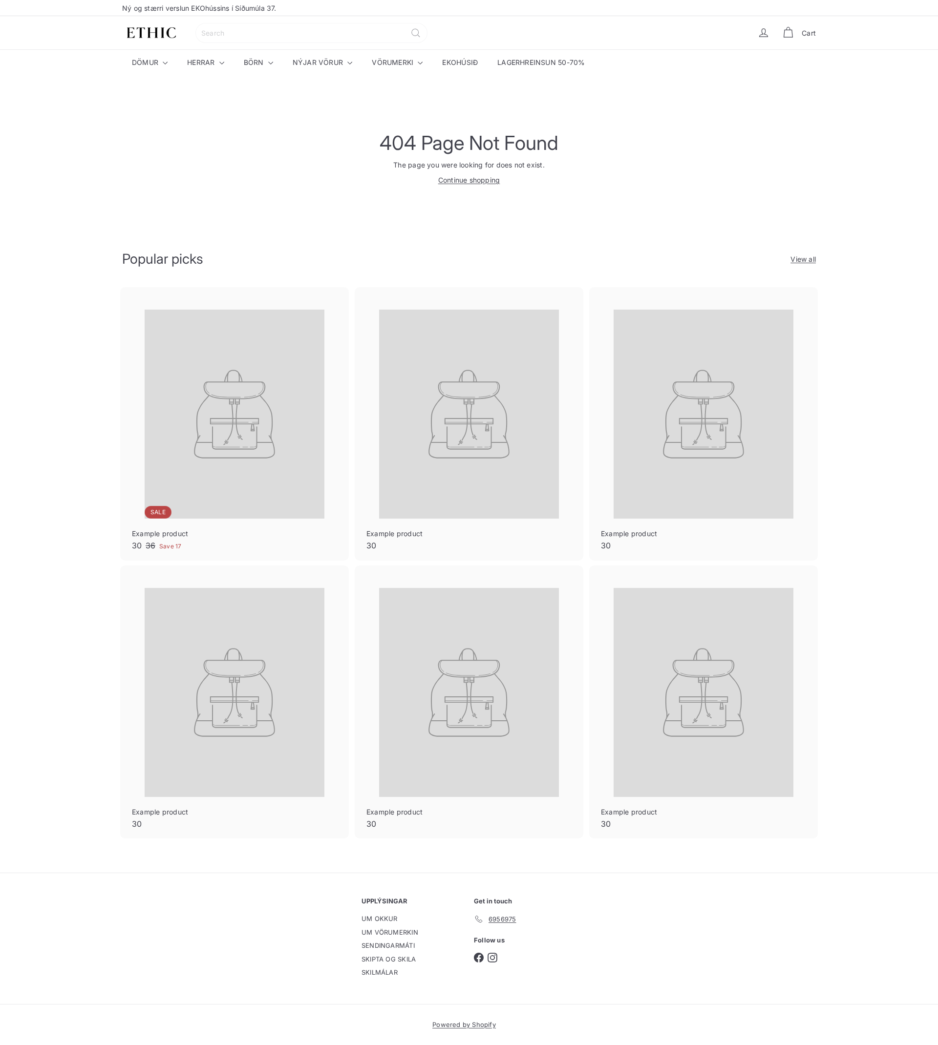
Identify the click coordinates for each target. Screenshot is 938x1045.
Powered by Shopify (464, 1024)
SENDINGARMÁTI (388, 945)
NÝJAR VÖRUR (319, 62)
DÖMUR (146, 62)
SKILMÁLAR (380, 972)
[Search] (415, 33)
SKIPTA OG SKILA (389, 959)
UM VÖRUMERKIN (390, 932)
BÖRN (255, 62)
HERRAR (201, 62)
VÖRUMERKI (393, 62)
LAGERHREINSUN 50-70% (541, 62)
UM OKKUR (380, 918)
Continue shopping (469, 180)
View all (803, 259)
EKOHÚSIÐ (460, 62)
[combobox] (311, 33)
